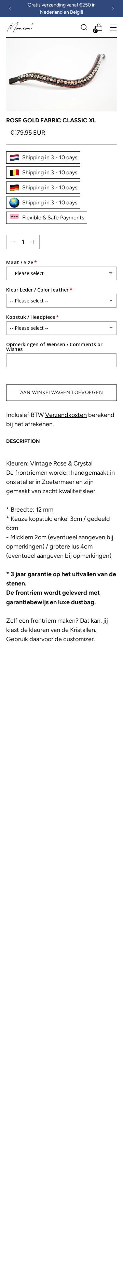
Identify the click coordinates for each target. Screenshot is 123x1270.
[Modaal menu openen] (113, 28)
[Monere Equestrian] (21, 27)
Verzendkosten (66, 415)
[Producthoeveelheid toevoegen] (12, 242)
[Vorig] (10, 8)
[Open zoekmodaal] (84, 28)
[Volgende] (112, 8)
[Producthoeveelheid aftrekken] (33, 242)
